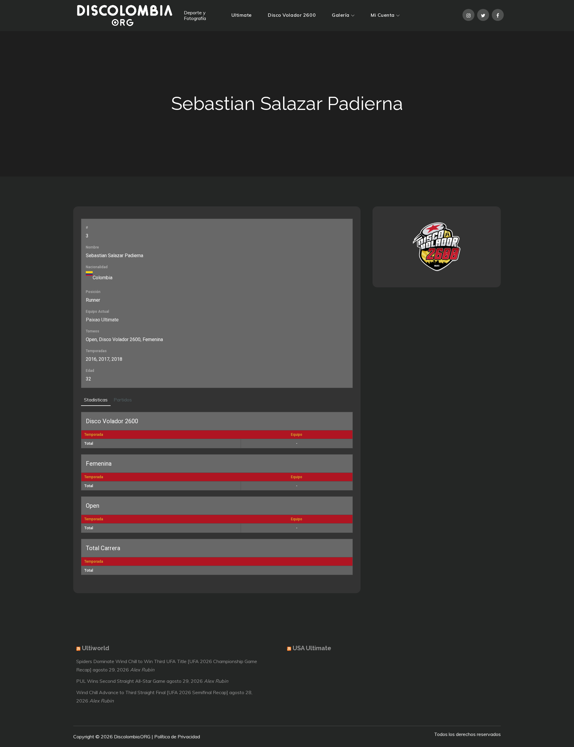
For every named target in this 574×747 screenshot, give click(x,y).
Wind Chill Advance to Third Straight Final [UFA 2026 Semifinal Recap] (152, 692)
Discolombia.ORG (132, 737)
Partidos (123, 400)
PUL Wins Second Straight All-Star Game (120, 681)
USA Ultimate (312, 648)
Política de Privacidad (177, 737)
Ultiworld (95, 648)
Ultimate (241, 15)
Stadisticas (96, 400)
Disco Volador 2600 (292, 15)
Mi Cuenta (383, 15)
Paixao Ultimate (102, 320)
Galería (340, 15)
